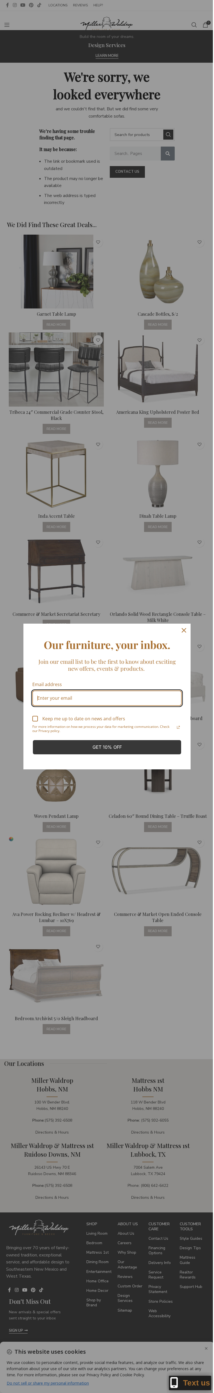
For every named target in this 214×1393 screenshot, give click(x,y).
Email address (45, 684)
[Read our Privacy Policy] (176, 727)
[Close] (182, 630)
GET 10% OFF (105, 747)
